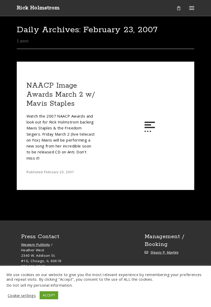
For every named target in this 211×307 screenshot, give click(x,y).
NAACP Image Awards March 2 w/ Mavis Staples (61, 94)
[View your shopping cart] (178, 8)
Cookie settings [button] (22, 295)
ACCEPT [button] (49, 295)
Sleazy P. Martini (165, 252)
